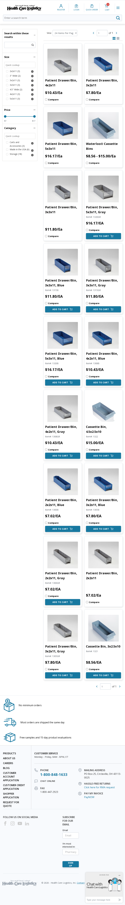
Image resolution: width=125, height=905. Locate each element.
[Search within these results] (33, 45)
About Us (9, 758)
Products (9, 753)
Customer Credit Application (14, 787)
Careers (8, 763)
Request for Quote (11, 804)
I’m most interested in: (68, 845)
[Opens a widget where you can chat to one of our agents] (104, 887)
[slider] (5, 116)
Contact (81, 882)
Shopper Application (11, 795)
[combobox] (62, 18)
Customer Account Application (11, 776)
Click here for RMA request (99, 787)
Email (65, 830)
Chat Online (47, 780)
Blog (6, 768)
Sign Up (70, 864)
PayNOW (89, 797)
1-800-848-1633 (53, 774)
